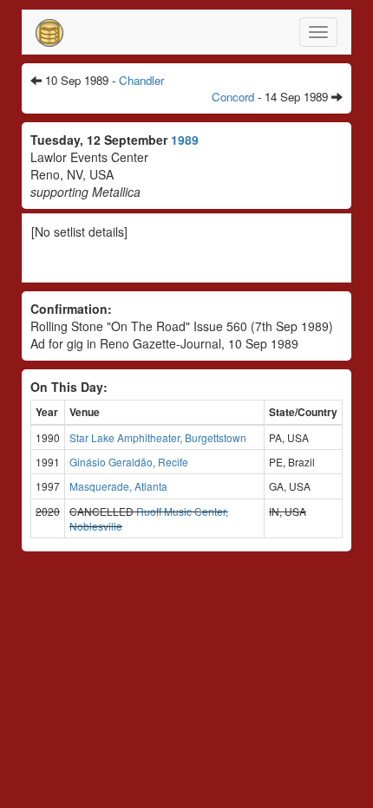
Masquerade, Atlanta (118, 486)
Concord (233, 96)
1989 (185, 139)
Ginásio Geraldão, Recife (128, 461)
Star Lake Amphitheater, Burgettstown (157, 437)
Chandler (141, 80)
